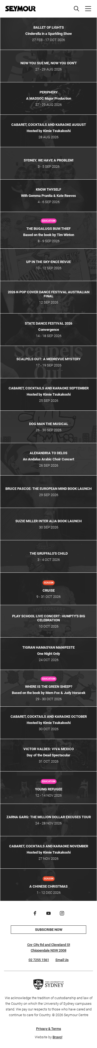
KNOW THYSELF (48, 189)
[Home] (20, 8)
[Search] (76, 8)
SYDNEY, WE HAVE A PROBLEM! (49, 160)
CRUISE (49, 590)
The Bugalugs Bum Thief (48, 229)
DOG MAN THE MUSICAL (48, 424)
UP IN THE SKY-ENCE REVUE (48, 262)
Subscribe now (48, 930)
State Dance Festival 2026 (48, 323)
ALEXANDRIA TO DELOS (48, 453)
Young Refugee (48, 789)
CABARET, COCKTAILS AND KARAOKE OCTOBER (49, 717)
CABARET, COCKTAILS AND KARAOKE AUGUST (48, 125)
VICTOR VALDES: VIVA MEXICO (48, 749)
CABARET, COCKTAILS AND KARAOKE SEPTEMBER (49, 388)
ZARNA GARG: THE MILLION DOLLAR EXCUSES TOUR (48, 817)
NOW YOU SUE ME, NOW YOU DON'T (48, 63)
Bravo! (57, 1037)
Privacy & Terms (48, 1029)
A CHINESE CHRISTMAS (48, 886)
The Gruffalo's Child (49, 553)
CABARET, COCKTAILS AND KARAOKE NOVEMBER (48, 846)
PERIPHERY (49, 92)
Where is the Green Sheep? (48, 687)
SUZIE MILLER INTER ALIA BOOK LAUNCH (48, 521)
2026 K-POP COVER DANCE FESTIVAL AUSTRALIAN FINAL (48, 294)
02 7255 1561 (39, 960)
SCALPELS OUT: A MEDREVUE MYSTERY (48, 359)
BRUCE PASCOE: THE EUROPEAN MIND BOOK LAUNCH (48, 489)
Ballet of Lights (48, 27)
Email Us (62, 960)
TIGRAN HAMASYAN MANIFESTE (48, 647)
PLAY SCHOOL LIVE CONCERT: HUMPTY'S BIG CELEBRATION (48, 618)
